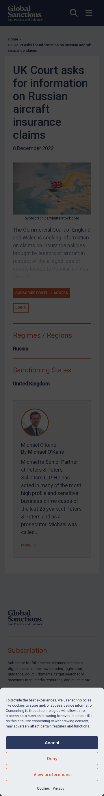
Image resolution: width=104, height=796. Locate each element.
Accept (52, 742)
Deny (52, 758)
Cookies (43, 788)
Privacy (58, 788)
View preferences (52, 774)
